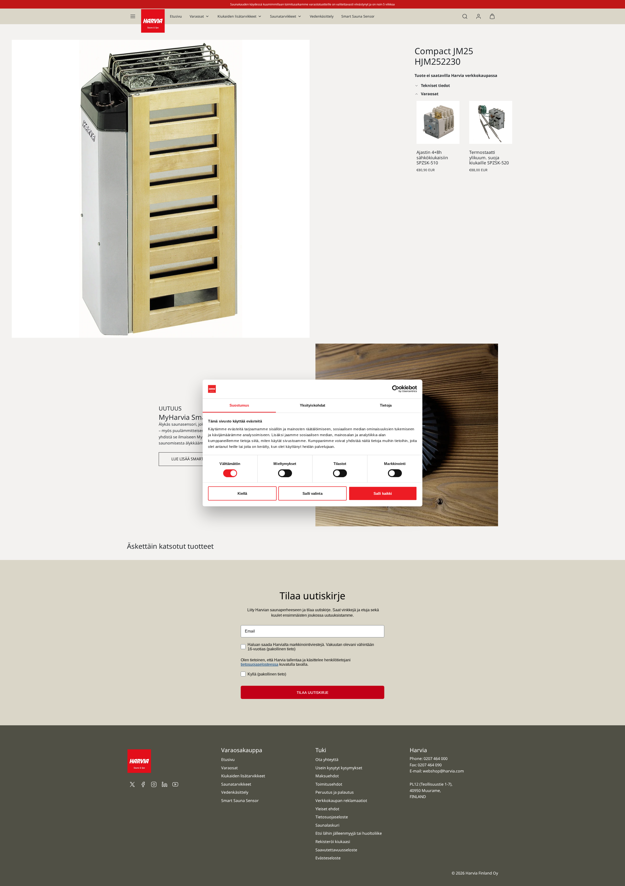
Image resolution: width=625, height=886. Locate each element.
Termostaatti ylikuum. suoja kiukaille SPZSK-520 (489, 157)
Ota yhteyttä (326, 759)
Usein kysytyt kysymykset (338, 767)
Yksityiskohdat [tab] (312, 405)
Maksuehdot (327, 776)
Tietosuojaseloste (331, 817)
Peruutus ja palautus (334, 792)
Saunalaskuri (327, 825)
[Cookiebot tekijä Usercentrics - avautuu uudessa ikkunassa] (395, 389)
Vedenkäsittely (321, 16)
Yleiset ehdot (327, 809)
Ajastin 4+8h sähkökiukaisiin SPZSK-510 (432, 157)
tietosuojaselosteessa (259, 664)
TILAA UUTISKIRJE (312, 692)
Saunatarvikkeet (283, 16)
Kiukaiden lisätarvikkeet (237, 16)
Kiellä (242, 493)
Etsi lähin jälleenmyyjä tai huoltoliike (348, 833)
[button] (133, 16)
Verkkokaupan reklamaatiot (341, 800)
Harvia (418, 750)
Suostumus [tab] (239, 405)
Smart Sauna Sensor (358, 16)
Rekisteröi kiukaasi (332, 841)
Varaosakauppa (241, 750)
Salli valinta (312, 493)
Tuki (320, 750)
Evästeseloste (328, 858)
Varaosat (197, 16)
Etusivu (176, 16)
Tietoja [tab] (386, 405)
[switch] (285, 473)
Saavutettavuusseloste (336, 850)
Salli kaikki (383, 493)
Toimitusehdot (328, 784)
